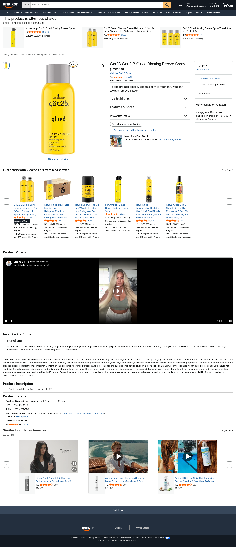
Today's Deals (132, 12)
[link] (29, 36)
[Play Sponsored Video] (118, 456)
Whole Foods (115, 12)
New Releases (84, 12)
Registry (189, 12)
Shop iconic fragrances (169, 139)
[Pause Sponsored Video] (74, 464)
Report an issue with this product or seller (135, 130)
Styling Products (44, 55)
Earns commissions (39, 261)
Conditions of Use (78, 538)
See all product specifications (126, 124)
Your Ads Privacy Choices (153, 538)
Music (199, 12)
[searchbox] (97, 5)
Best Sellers (68, 12)
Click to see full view (58, 159)
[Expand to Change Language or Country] (127, 528)
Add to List (204, 93)
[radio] (6, 65)
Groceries (100, 12)
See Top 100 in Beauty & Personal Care (84, 413)
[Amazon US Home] (88, 529)
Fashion (177, 12)
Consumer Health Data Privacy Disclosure (121, 538)
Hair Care (30, 55)
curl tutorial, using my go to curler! (31, 265)
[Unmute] (230, 321)
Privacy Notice (94, 538)
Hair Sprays (58, 55)
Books (145, 12)
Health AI (17, 12)
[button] (6, 13)
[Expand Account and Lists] (205, 6)
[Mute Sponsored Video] (74, 470)
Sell (168, 12)
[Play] (5, 321)
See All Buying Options (213, 84)
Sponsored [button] (7, 435)
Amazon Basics (51, 12)
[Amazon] (11, 5)
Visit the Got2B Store (120, 73)
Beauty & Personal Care (13, 55)
